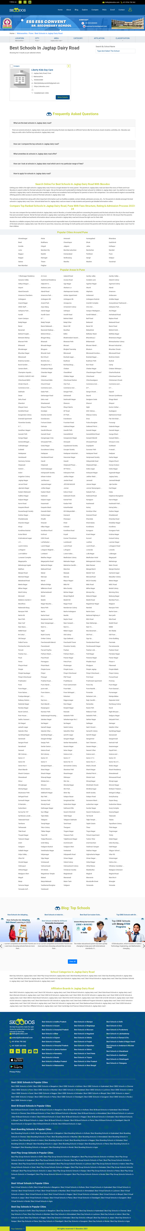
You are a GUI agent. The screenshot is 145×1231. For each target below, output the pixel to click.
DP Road (67, 411)
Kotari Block (22, 534)
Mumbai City (45, 250)
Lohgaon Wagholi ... (48, 550)
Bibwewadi (22, 357)
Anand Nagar (23, 303)
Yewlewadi (44, 889)
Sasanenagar (113, 746)
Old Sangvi (22, 638)
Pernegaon (45, 662)
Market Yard (90, 573)
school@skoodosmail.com (22, 1038)
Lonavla (112, 550)
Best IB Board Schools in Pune (38, 1113)
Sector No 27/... (114, 762)
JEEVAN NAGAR (69, 484)
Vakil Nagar (113, 847)
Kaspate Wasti (46, 507)
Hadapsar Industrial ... (71, 453)
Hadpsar (112, 453)
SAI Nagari (22, 723)
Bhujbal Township (70, 349)
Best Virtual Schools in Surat (37, 1194)
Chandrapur (68, 242)
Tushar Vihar (90, 839)
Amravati (67, 238)
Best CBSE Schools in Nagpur (46, 1093)
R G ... (43, 696)
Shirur (20, 781)
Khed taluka (90, 523)
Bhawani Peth (68, 341)
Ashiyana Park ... (115, 307)
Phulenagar (68, 665)
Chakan (66, 368)
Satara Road (45, 750)
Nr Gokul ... (22, 635)
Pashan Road (113, 650)
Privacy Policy (15, 1072)
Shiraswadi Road (115, 777)
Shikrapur (67, 777)
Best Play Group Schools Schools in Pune (86, 1160)
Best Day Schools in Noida (99, 1221)
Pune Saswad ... (114, 688)
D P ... (88, 388)
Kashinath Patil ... (115, 503)
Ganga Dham (113, 434)
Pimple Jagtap (91, 669)
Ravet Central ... (23, 712)
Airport (20, 287)
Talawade (112, 816)
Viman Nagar (68, 858)
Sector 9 (44, 762)
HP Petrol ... (68, 469)
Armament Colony (70, 307)
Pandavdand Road (92, 642)
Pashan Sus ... (23, 654)
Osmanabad (68, 254)
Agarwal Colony (114, 284)
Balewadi (89, 322)
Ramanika (89, 704)
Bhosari (66, 345)
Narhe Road (45, 615)
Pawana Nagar (91, 658)
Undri (20, 843)
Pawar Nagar (113, 658)
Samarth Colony (92, 731)
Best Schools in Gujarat (51, 1038)
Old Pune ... (113, 635)
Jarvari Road (22, 484)
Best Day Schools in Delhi (21, 1211)
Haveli (43, 461)
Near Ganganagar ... (48, 623)
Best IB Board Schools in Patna (82, 1120)
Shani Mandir (23, 769)
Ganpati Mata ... (114, 438)
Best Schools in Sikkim (83, 1049)
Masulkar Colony (115, 577)
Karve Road (22, 503)
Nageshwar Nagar (92, 604)
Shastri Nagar (46, 773)
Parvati (20, 650)
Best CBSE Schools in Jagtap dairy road (23, 992)
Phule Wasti (45, 665)
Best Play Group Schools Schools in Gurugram (53, 1174)
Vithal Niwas (90, 866)
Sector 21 (21, 758)
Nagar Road (68, 604)
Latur (20, 250)
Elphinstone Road (115, 415)
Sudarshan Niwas (115, 804)
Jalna (88, 246)
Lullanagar (112, 554)
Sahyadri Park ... (114, 719)
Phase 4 (112, 662)
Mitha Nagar (90, 588)
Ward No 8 (112, 877)
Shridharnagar (91, 789)
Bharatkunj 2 (90, 338)
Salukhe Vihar (113, 727)
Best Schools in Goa (114, 1026)
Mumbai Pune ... (114, 600)
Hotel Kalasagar (46, 469)
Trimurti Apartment (93, 835)
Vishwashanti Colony (71, 866)
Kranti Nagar (90, 534)
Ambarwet (90, 295)
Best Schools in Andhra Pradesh (54, 1022)
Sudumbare (22, 808)
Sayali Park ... (113, 750)
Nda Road (112, 619)
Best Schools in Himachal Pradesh (55, 1045)
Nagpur (21, 254)
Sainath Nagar (46, 727)
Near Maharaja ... (92, 623)
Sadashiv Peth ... (92, 715)
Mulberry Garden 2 (24, 600)
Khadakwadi (113, 515)
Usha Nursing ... (114, 843)
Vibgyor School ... (115, 850)
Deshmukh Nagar (70, 399)
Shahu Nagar (113, 766)
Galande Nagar (114, 426)
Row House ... (23, 715)
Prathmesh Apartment (94, 681)
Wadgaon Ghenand (115, 870)
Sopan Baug (113, 800)
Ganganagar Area (47, 438)
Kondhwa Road (69, 530)
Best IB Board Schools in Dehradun (101, 1117)
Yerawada (89, 885)
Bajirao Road (113, 318)
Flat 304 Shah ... (114, 419)
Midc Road (90, 584)
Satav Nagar (68, 750)
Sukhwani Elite (69, 808)
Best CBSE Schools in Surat (22, 1093)
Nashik (43, 254)
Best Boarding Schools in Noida (61, 1147)
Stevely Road (45, 804)
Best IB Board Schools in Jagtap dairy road (82, 992)
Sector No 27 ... (91, 762)
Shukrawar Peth (24, 793)
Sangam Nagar (69, 739)
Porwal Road (113, 677)
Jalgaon (66, 246)
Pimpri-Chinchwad (24, 677)
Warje (20, 881)
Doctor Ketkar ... (114, 407)
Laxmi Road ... (91, 546)
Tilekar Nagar (45, 831)
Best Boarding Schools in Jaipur (46, 1144)
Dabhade (21, 392)
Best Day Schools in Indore (111, 1214)
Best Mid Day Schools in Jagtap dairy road (29, 978)
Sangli (88, 258)
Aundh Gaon (45, 314)
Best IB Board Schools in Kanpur (57, 1120)
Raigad (20, 258)
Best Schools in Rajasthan (84, 1045)
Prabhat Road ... (46, 681)
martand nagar (114, 573)
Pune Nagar (113, 685)
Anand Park (45, 303)
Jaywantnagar (46, 484)
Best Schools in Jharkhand (116, 1055)
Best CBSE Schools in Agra (21, 1100)
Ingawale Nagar (114, 473)
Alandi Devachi (23, 291)
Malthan (21, 569)
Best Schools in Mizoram (83, 1030)
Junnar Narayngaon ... (94, 488)
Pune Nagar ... (23, 688)
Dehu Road (22, 399)
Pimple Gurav (45, 669)
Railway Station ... (24, 700)
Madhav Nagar (46, 557)
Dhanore (67, 403)
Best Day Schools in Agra (120, 1221)
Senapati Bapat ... (47, 766)
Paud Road (45, 658)
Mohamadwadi (46, 592)
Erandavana (45, 419)
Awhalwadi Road (115, 314)
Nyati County (45, 635)
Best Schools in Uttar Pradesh (85, 1061)
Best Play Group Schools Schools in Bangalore (61, 1157)
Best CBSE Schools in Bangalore (46, 1086)
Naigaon (112, 604)
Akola (43, 238)
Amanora (112, 291)
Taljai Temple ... (91, 820)
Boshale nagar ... (69, 357)
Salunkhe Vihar (69, 731)
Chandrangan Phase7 (94, 372)
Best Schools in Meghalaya (84, 1026)
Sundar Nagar (91, 808)
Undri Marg (45, 843)
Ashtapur (67, 311)
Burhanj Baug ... (69, 365)
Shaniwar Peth (69, 769)
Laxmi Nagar (45, 546)
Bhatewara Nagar (115, 338)
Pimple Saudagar (24, 673)
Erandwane (68, 419)
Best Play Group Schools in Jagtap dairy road (53, 976)
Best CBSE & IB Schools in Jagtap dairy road (56, 995)
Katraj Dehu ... (114, 507)
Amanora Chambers (25, 295)
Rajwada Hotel (114, 700)
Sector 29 (112, 758)
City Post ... (68, 384)
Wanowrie (89, 877)
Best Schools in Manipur (83, 1022)
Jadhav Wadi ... (91, 476)
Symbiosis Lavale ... (25, 816)
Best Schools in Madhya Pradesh (54, 1061)
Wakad (43, 877)
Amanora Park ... (47, 295)
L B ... (20, 542)
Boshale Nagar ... (92, 357)
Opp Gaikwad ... (69, 638)
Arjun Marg (45, 307)
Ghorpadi (67, 442)
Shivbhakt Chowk (92, 785)
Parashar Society (70, 646)
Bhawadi (44, 341)
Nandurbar (90, 250)
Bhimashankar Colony (116, 341)
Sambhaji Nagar (24, 735)
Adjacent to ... (46, 284)
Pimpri (43, 673)
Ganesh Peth (22, 434)
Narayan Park (114, 608)
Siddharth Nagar (47, 793)
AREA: (55, 39)
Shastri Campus (23, 773)
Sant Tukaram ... (92, 742)
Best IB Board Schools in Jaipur (32, 1120)
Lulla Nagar (90, 554)
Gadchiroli (112, 242)
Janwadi (89, 480)
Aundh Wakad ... (92, 314)
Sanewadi (21, 739)
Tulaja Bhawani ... (47, 839)
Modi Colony (22, 592)
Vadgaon (21, 847)
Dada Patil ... (45, 392)
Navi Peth (21, 619)
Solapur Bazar (69, 796)
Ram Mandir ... (46, 704)
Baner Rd (89, 326)
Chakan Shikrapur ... (116, 368)
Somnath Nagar (23, 800)
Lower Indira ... (69, 554)
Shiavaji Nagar (46, 777)
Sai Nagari (44, 723)
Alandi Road (45, 291)
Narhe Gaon (90, 611)
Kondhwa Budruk (24, 530)
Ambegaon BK (46, 299)
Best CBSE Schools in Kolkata (70, 1086)
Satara (20, 262)
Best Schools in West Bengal (85, 1065)
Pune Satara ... (23, 692)
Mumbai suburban (70, 250)
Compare (95, 10)
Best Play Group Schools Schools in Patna (104, 1171)
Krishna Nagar (114, 534)
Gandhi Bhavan (46, 430)
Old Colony (67, 635)
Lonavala (89, 550)
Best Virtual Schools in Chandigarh (87, 1198)
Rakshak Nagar (23, 704)
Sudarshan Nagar (70, 804)
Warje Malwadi (46, 881)
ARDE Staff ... (23, 307)
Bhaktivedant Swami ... (72, 338)
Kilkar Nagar (45, 527)
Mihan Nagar (22, 588)
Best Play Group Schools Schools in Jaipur (36, 1171)
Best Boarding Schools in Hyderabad (105, 1133)
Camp (111, 365)
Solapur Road (91, 796)
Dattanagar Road (47, 395)
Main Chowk (113, 565)
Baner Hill (67, 326)
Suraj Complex (114, 808)
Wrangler (112, 881)
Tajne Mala (44, 816)
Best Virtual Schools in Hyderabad (99, 1187)
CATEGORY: (78, 38)
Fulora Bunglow (91, 422)
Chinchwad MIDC (24, 380)
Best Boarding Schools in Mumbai (64, 1137)
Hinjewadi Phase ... (70, 465)
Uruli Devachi (68, 843)
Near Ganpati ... (69, 623)
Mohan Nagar (68, 592)
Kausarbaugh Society (25, 511)
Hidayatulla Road (92, 461)
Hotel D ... (21, 469)
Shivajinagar (22, 785)
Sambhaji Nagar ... (47, 735)
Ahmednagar (22, 238)
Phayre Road (22, 665)
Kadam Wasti (45, 492)
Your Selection (17, 1229)
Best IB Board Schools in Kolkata (76, 1110)
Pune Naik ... (68, 688)
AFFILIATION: (99, 38)
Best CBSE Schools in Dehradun (70, 1093)
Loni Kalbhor (22, 554)
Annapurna (67, 303)
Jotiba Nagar (45, 488)
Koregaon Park (114, 530)
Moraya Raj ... (91, 592)
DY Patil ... (67, 415)
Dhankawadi (45, 403)
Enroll (112, 10)
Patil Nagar (90, 654)
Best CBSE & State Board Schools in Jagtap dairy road (42, 998)
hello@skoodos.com (112, 2)
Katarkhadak (68, 507)
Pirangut (44, 677)
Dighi (88, 407)
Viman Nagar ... (91, 858)
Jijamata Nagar (23, 488)
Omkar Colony (46, 638)
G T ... (20, 426)
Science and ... (91, 754)
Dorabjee (44, 411)
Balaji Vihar (67, 322)
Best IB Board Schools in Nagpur (74, 1117)
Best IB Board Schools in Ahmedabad (92, 1113)
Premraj (111, 681)
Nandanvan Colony (70, 608)
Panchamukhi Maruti (48, 642)
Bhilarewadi (90, 341)
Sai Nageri (67, 723)
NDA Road (89, 619)
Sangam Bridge (46, 739)
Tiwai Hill (44, 835)
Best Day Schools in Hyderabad (91, 1211)
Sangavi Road (23, 742)
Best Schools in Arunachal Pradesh (55, 1030)
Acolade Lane (91, 280)
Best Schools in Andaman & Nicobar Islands (120, 1046)
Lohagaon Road (114, 546)
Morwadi (21, 596)
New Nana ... (22, 627)
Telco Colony (45, 827)
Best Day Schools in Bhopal (82, 1218)
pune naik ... (45, 688)
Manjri (43, 573)
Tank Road (67, 823)
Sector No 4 (22, 766)
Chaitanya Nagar (47, 368)
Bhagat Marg (45, 338)
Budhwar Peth (91, 361)
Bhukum (89, 349)
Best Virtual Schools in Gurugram (113, 1198)
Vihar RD (112, 854)
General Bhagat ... (24, 442)
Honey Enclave (114, 465)
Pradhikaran (68, 681)
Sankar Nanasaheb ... (71, 742)
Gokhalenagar (23, 446)
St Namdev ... (23, 804)
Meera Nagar (113, 581)
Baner (20, 326)
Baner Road (113, 326)
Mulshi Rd (67, 600)
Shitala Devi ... (46, 781)
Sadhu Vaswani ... (24, 719)
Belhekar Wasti (91, 334)
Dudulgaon (113, 411)
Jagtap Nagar (23, 480)
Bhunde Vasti (45, 353)
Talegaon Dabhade (70, 820)
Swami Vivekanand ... (93, 812)
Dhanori (89, 403)
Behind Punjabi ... (24, 334)
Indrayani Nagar (92, 473)
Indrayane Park (69, 473)
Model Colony (113, 588)
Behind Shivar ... (46, 334)
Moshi (43, 596)
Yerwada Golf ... (23, 889)
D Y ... (111, 388)
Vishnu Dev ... (113, 862)
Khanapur (67, 519)
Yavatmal (112, 262)
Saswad (21, 750)
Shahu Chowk (91, 766)
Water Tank (67, 881)
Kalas (111, 492)
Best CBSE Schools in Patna (45, 1097)
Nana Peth (44, 608)
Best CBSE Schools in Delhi (21, 1086)
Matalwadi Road (24, 581)
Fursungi (112, 422)
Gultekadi (112, 446)
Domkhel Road (23, 411)
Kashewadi (90, 503)
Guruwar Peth (91, 449)
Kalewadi (44, 496)
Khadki (43, 519)
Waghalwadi (68, 874)
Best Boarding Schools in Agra (86, 1147)
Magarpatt (112, 557)
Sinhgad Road (23, 796)
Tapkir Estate (90, 823)
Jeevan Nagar (91, 484)
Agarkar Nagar (91, 284)
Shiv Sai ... (67, 781)
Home (60, 10)
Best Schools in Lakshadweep (117, 1034)
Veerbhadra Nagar (47, 850)
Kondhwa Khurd (46, 530)
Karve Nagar (113, 500)
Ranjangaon (45, 708)
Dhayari (111, 403)
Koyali (66, 534)
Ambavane (112, 295)
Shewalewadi (113, 773)
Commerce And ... (92, 384)
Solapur (111, 258)
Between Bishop (24, 338)
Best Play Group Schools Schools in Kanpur (69, 1171)
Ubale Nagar (113, 839)
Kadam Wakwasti (24, 492)
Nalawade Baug (23, 608)
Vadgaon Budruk (47, 847)
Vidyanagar (45, 854)
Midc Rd (66, 584)
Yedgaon (67, 885)
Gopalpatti (90, 446)
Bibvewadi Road (114, 353)
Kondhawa (90, 527)
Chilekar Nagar (69, 376)
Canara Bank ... (23, 368)
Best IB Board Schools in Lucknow (121, 1113)
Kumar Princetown (70, 538)
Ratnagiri (44, 258)
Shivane (43, 785)
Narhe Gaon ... (114, 611)
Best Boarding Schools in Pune (39, 1137)
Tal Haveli (89, 816)
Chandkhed (68, 372)
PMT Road (67, 677)
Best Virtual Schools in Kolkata (73, 1187)
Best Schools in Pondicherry (117, 1030)
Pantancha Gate (24, 646)
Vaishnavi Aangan (92, 847)
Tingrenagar (113, 831)
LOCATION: (19, 39)
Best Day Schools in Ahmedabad (63, 1214)
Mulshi (43, 600)
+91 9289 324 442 (18, 1046)
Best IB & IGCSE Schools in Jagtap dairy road (78, 998)
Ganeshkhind (68, 434)
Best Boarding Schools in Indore (31, 1140)
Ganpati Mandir (91, 438)
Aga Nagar (67, 284)
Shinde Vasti (90, 777)
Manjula (66, 573)
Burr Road (89, 365)
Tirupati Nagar (23, 835)
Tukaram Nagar (23, 839)
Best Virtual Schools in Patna (61, 1198)
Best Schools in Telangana (116, 1063)
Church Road (45, 384)
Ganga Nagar (23, 438)
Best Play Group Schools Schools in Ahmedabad (37, 1164)
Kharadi (43, 523)
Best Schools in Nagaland (84, 1034)
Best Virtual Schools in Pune (29, 1191)
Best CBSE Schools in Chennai (121, 1086)
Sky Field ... (45, 796)
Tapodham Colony (115, 823)
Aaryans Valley (23, 280)
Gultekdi (21, 449)
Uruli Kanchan (91, 843)
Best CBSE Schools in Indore (122, 1090)
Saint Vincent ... (91, 727)
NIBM (111, 627)
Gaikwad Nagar (69, 426)
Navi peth (112, 615)
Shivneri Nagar (114, 785)
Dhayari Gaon (23, 407)
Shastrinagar (68, 773)
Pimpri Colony (114, 673)
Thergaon (67, 827)
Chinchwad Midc (47, 380)
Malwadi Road (46, 569)
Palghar (43, 265)
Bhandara (112, 238)
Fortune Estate (46, 422)
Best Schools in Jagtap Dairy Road (49, 33)
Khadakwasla (23, 519)
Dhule (88, 242)
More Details (63, 97)
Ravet (111, 708)
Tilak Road (22, 831)
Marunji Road (91, 577)
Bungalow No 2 (46, 365)
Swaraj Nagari (114, 812)
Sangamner (90, 739)
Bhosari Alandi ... (92, 345)
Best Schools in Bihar (50, 1034)
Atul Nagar (112, 311)
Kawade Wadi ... (46, 511)
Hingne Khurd (113, 461)
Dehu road (44, 399)
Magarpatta (22, 561)
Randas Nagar (23, 708)
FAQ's (104, 10)
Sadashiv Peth (69, 715)
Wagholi (89, 874)
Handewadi (22, 457)
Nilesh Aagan (68, 631)
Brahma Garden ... (24, 361)
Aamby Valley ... (114, 276)
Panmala (112, 642)
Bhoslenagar (22, 349)
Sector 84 (21, 762)
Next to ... (44, 627)
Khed (65, 523)
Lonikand (44, 554)
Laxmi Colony (23, 546)
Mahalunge (113, 561)
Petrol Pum (67, 662)
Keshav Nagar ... (24, 515)
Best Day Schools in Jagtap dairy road (23, 976)
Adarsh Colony (114, 280)
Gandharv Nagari (24, 430)
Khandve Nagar (23, 523)
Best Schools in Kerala (50, 1057)
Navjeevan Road (46, 619)
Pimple (20, 669)
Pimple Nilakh (113, 669)
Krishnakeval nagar (25, 538)
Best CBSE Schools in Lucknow (98, 1090)
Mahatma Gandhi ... (71, 565)
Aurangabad (90, 238)
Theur (88, 827)
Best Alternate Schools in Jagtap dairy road (25, 995)
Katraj (88, 507)
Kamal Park (68, 500)
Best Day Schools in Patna (28, 1221)
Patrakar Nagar (114, 654)
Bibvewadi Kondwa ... (93, 353)
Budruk (111, 361)
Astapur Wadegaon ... (94, 311)
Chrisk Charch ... (24, 384)
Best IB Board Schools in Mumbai (64, 1113)
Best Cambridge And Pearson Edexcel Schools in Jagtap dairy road (81, 1006)
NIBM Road (22, 631)
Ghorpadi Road (91, 442)
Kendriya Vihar (91, 511)
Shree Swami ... (46, 789)
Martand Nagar (23, 577)
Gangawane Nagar (70, 438)
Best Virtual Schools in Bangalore (47, 1187)
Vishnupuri (22, 866)
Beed (20, 242)
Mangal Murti (91, 569)
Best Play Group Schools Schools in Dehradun (88, 1167)
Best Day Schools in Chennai (115, 1211)
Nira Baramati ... (92, 631)
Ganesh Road (45, 434)
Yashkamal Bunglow (48, 885)
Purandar (89, 692)
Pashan (66, 650)
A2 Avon (44, 276)
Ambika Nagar (114, 299)
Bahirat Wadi (68, 318)
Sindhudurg (68, 258)
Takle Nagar (68, 816)
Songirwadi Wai (69, 800)
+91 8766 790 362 (18, 1042)
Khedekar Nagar (114, 523)
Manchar (67, 569)
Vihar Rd (21, 858)
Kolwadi (66, 527)
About (68, 10)
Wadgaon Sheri (23, 874)
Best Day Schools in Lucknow (88, 1214)
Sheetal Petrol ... (92, 773)
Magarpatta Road (47, 561)
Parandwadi (45, 646)
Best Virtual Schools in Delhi (22, 1187)
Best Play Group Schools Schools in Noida (89, 1174)
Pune (31, 33)
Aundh (20, 314)
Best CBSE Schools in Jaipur (118, 1093)
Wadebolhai (90, 870)
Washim (89, 262)
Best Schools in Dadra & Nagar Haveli (120, 1042)
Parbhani (89, 254)
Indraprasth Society (48, 473)
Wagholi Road (114, 874)
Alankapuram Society (71, 291)
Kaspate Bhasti (23, 507)
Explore (85, 10)
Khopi (20, 527)
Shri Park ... (68, 789)
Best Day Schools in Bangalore (43, 1211)
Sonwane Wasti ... (92, 800)
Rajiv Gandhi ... (91, 700)
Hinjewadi (44, 465)
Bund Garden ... (23, 365)
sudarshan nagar (92, 804)
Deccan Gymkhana (115, 395)
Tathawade (22, 827)
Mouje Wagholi (69, 596)
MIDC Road (113, 584)
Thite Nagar (113, 827)
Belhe (65, 334)
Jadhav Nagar (69, 476)
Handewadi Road (47, 457)
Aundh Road (68, 314)
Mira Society (68, 588)
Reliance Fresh (91, 712)
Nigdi (43, 631)
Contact (122, 10)
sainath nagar (23, 727)
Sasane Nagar (69, 746)
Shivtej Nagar (23, 789)
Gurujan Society (69, 449)
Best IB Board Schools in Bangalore (49, 1110)
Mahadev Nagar (69, 561)
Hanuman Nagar (69, 457)
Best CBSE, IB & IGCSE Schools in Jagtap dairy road (92, 995)
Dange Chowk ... (92, 392)
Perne (20, 662)
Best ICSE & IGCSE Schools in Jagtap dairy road (112, 998)
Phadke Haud (91, 662)
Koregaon (89, 530)
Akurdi (88, 287)
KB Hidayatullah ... (70, 511)
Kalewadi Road (91, 496)
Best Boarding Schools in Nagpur (82, 1140)
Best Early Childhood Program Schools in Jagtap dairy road (95, 1000)
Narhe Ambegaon (70, 611)
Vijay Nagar (45, 858)
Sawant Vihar (91, 750)
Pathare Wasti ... (47, 654)
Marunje (44, 577)
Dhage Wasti (113, 399)
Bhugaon (44, 349)
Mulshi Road (90, 600)
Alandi (111, 287)
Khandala (89, 519)
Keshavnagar (45, 515)
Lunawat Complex (24, 557)
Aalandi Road (68, 276)
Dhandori (21, 403)
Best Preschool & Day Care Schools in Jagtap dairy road (64, 978)
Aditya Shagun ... (24, 284)
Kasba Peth (68, 503)
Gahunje (44, 426)
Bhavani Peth (23, 341)
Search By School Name (105, 46)
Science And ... (69, 754)
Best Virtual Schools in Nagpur (60, 1194)
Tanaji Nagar (45, 823)
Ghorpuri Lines (114, 442)
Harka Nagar (113, 457)
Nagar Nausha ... (47, 604)
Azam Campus (23, 318)
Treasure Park (68, 835)
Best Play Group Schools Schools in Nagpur (53, 1167)
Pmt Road (89, 677)
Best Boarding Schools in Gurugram (34, 1147)
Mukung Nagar (114, 596)
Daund (88, 395)
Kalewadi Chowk (69, 496)
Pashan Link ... (91, 650)
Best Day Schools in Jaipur (104, 1218)
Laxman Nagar (114, 542)
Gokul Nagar (45, 446)
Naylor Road (68, 619)
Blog (76, 10)
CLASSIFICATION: (123, 38)
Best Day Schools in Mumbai (39, 1214)
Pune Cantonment (70, 685)
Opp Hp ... (89, 638)
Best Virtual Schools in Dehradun (86, 1194)
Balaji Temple (45, 322)
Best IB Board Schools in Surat (49, 1117)
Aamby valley (90, 276)
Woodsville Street (92, 881)
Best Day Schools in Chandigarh (51, 1221)
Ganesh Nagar (91, 430)
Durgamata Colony (24, 415)
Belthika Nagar (114, 334)
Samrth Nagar (91, 735)
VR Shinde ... (45, 870)
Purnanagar (113, 692)
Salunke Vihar (23, 731)
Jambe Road (68, 480)
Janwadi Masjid (114, 480)
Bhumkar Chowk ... (115, 349)
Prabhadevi (22, 681)
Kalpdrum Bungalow (116, 496)
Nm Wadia (112, 631)
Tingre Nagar (90, 831)
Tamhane (21, 823)
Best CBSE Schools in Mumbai (45, 1090)
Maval (43, 581)
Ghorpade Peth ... (47, 442)
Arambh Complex (92, 303)
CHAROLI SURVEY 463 (26, 376)
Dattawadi (67, 395)
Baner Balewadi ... (47, 326)
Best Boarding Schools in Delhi (23, 1133)
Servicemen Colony (70, 766)
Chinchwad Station (70, 380)
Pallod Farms (23, 642)
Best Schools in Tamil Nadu (84, 1053)
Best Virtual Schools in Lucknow (107, 1191)
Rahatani (67, 696)
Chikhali (43, 376)
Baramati (21, 330)
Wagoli (20, 877)
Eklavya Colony (91, 415)
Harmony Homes (24, 461)
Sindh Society (91, 793)
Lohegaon (21, 550)
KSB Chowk (45, 538)
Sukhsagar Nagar (47, 808)
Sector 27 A (90, 758)
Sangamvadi (113, 739)
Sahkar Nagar (91, 719)
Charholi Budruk (114, 372)
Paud (20, 658)
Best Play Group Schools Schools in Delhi (27, 1157)
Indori (20, 473)
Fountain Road (69, 422)
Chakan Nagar (91, 368)
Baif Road (89, 318)
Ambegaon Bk (68, 299)
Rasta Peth (90, 708)
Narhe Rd (21, 615)
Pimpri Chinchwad (70, 673)
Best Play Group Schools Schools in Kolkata (97, 1157)
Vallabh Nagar (23, 850)
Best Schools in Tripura (83, 1057)
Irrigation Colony (24, 476)
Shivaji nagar (113, 781)
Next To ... (89, 627)
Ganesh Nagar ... (115, 430)
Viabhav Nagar (91, 850)
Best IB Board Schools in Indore (24, 1117)
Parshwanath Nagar (93, 646)
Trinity (111, 835)
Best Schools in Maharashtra (53, 1065)
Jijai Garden (113, 484)
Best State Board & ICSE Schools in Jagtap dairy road (54, 1000)
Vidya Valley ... (23, 854)
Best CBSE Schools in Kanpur (22, 1097)
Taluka (111, 820)
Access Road (68, 280)
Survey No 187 (23, 812)
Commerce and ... (115, 384)
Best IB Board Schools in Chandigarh (109, 1120)
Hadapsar (44, 453)
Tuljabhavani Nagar (70, 839)
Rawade (66, 712)
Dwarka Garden (46, 415)
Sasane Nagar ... (92, 746)
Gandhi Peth (68, 430)
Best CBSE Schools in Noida (121, 1097)
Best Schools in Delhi (114, 1022)
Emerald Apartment (25, 419)
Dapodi (111, 392)
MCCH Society (91, 581)
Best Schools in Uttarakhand (117, 1051)
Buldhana (44, 242)
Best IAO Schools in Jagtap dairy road (65, 1003)
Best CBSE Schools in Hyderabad (96, 1086)
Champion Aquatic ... (25, 372)
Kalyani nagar (46, 500)
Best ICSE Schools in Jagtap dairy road (52, 992)
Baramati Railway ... (48, 330)
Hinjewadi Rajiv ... (92, 465)
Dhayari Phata (46, 407)
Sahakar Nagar (46, 719)
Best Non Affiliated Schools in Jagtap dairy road (40, 1006)
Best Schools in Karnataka (52, 1053)
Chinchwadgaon (92, 380)
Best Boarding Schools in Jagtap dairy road (86, 976)
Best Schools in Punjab (83, 1042)
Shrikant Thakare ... (116, 789)
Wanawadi (67, 877)
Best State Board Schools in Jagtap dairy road (115, 992)
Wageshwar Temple (48, 874)
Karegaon (89, 500)
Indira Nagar (113, 469)
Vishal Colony (68, 862)
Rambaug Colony (115, 704)
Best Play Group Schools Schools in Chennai (53, 1160)
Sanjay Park (45, 742)
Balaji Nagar (22, 322)
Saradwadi (22, 746)
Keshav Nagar (114, 511)
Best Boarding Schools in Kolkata (77, 1133)
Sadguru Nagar (114, 715)
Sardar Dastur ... (46, 746)
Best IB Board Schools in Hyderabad (103, 1110)
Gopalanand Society (71, 446)
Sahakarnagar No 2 (70, 719)
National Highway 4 (93, 615)
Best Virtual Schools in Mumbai (54, 1191)
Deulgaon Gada (91, 399)
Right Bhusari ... (114, 712)
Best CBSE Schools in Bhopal (95, 1093)
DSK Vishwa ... (91, 411)
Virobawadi (45, 862)
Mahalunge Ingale (24, 565)
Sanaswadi (113, 735)
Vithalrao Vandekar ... (116, 866)
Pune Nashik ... (91, 688)
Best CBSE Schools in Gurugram (96, 1097)
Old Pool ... (90, 635)
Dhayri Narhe (68, 407)
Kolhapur (112, 246)
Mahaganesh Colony (93, 561)
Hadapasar (22, 453)
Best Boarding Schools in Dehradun (109, 1140)
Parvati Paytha (46, 650)
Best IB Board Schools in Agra (69, 1124)
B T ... (43, 318)
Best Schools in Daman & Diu (117, 1038)
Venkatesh (67, 850)
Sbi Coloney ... (46, 754)
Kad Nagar (112, 488)
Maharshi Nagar (46, 565)
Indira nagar (90, 469)
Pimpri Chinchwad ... (93, 673)
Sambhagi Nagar (115, 731)
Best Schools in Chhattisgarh (117, 1059)
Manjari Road (23, 573)
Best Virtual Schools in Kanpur (37, 1198)
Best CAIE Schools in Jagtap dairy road (37, 1003)
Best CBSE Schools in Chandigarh (70, 1097)
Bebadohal (90, 330)
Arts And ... (90, 307)
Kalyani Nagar (23, 500)
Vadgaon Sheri (69, 847)
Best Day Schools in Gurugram (76, 1221)
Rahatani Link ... (92, 696)
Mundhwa (21, 604)
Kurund (88, 538)
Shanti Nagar (90, 769)
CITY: (37, 39)
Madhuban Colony (70, 557)
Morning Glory (114, 592)
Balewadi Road (114, 322)
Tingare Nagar (69, 831)
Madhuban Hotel (92, 557)
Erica (88, 419)
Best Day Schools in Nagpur (35, 1218)
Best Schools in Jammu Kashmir (54, 1049)
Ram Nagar (68, 704)
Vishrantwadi (45, 866)
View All (72, 961)
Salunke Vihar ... (46, 731)
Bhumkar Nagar (23, 353)
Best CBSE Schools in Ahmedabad (72, 1090)
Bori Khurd (44, 357)
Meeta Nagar (22, 584)
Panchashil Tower (70, 642)
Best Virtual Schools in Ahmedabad (80, 1191)
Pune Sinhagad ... (70, 692)
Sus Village (44, 812)
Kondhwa (112, 527)
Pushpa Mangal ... (24, 696)
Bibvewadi (67, 353)
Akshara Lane (46, 287)
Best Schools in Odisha (83, 1038)
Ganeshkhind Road (93, 434)
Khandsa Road (114, 519)
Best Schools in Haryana (51, 1042)
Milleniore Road (46, 588)
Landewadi (67, 542)
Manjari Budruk (114, 569)
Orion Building (114, 638)
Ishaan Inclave (46, 476)
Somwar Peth (45, 800)
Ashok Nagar (45, 311)
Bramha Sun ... (46, 361)
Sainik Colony (68, 727)
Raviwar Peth (45, 712)
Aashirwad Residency (48, 280)
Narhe (43, 611)
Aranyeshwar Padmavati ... (118, 303)
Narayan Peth (23, 611)
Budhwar (67, 361)
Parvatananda (114, 646)
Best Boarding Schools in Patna (97, 1144)
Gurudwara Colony (47, 449)
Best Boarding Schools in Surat (57, 1140)
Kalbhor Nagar (23, 496)
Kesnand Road (91, 515)
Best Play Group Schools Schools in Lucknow (74, 1164)
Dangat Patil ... (69, 392)
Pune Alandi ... (46, 685)
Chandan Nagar (46, 372)
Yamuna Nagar (23, 885)
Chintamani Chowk (115, 380)
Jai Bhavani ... (46, 480)
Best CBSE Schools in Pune (22, 1090)
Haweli (66, 461)
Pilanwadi (112, 665)
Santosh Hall (113, 742)
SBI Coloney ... (23, 754)
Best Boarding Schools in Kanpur (71, 1144)
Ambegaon (22, 299)
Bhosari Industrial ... (116, 345)
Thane (43, 262)
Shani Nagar (45, 769)
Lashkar (89, 542)
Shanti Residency (115, 769)
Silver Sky (67, 793)
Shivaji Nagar (90, 781)
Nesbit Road (113, 623)
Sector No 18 (68, 762)
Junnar (66, 488)
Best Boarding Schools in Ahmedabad (93, 1137)
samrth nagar (68, 735)
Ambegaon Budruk (92, 299)
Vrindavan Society (70, 870)
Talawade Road (23, 820)
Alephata (89, 291)
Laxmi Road (68, 546)
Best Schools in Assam (51, 1026)
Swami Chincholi (69, 812)
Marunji (66, 577)
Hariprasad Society (93, 457)
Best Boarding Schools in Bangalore (49, 1133)
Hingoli (43, 246)
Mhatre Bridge (46, 584)
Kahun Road (68, 492)
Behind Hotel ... (114, 330)
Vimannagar (113, 858)
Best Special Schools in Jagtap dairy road (39, 981)
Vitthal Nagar (23, 870)
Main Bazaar (90, 565)
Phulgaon (89, 665)
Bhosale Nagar (46, 345)
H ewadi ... (112, 449)
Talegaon (44, 820)
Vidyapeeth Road (70, 854)
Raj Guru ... (45, 700)
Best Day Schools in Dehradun (59, 1218)
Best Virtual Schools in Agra (41, 1201)
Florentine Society (24, 422)
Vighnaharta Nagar (93, 854)
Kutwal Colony (114, 538)
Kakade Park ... (91, 492)
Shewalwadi (22, 777)
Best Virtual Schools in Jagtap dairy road (100, 978)
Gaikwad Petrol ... (92, 426)
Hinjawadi (21, 465)
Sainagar (112, 723)
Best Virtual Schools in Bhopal (111, 1194)
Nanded (111, 250)
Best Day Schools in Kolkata (67, 1211)
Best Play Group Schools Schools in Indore (109, 1164)
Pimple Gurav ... (69, 669)
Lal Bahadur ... (46, 542)
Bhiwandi (21, 345)
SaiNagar (89, 723)
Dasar (20, 395)
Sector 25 (44, 758)
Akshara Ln (68, 287)
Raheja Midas (113, 696)
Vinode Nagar (23, 862)
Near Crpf (21, 623)
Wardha (66, 262)
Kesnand (67, 515)
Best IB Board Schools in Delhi (22, 1110)
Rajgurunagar (68, 700)
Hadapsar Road (91, 453)
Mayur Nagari (68, 581)
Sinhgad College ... (115, 793)
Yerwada (112, 885)
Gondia (20, 246)
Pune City (89, 685)
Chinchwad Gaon (115, 376)
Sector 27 (67, 758)
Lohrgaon (67, 550)
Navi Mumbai (23, 265)
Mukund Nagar (91, 596)
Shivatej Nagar (69, 785)
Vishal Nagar (90, 862)
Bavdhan (67, 330)
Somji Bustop (113, 796)
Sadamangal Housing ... (49, 715)
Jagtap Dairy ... (114, 476)
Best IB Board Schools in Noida (45, 1124)
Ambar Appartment (70, 295)
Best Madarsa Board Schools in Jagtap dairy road (97, 1003)
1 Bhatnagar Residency (26, 276)
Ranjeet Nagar (69, 708)
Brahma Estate (114, 357)
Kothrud (44, 534)
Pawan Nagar (68, 658)
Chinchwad (90, 376)
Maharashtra (22, 33)
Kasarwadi (44, 503)
